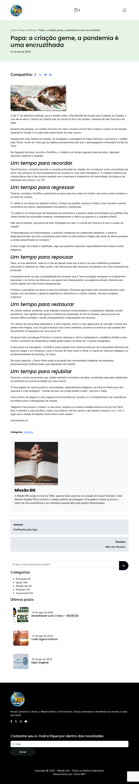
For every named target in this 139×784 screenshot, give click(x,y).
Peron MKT (80, 774)
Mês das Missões (115, 544)
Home (14, 30)
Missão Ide (22, 585)
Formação (21, 578)
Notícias (31, 30)
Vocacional (22, 593)
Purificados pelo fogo (25, 527)
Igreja (19, 582)
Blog (22, 30)
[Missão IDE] (16, 10)
